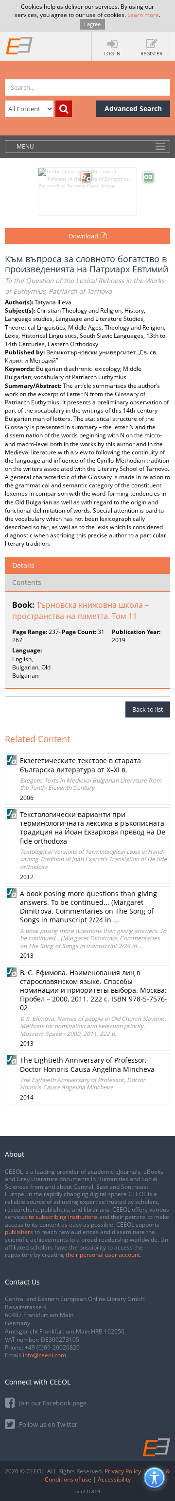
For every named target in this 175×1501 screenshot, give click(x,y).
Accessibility (114, 1479)
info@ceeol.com (44, 1355)
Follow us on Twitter (47, 1424)
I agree (92, 24)
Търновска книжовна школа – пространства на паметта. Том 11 (80, 610)
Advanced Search (133, 108)
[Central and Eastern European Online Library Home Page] (19, 45)
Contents (26, 582)
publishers (19, 1232)
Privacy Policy (123, 1471)
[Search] (63, 108)
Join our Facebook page (52, 1403)
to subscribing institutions (63, 1217)
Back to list (147, 709)
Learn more (143, 15)
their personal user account (103, 1255)
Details (23, 565)
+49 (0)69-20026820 (52, 1347)
